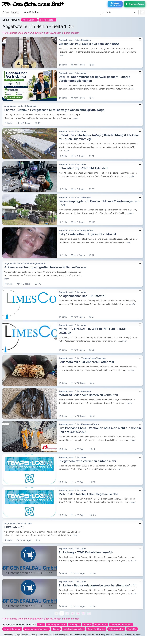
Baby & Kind (100, 624)
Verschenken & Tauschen (36, 629)
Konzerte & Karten (96, 629)
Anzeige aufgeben (136, 4)
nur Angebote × (47, 20)
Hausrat (87, 624)
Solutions (127, 635)
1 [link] (61, 613)
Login (15, 635)
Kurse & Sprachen (12, 629)
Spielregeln (23, 635)
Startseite (8, 635)
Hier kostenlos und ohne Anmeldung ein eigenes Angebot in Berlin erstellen (40, 33)
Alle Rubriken (31, 12)
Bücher (56, 629)
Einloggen (115, 4)
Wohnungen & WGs (56, 624)
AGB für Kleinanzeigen (58, 635)
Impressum (136, 635)
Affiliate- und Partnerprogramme (101, 635)
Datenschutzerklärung (77, 635)
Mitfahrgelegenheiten (73, 629)
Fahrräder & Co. (116, 629)
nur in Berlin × (29, 20)
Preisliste (118, 635)
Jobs (41, 624)
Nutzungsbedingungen (39, 635)
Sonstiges (74, 624)
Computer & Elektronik (121, 624)
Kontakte (132, 629)
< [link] (56, 613)
